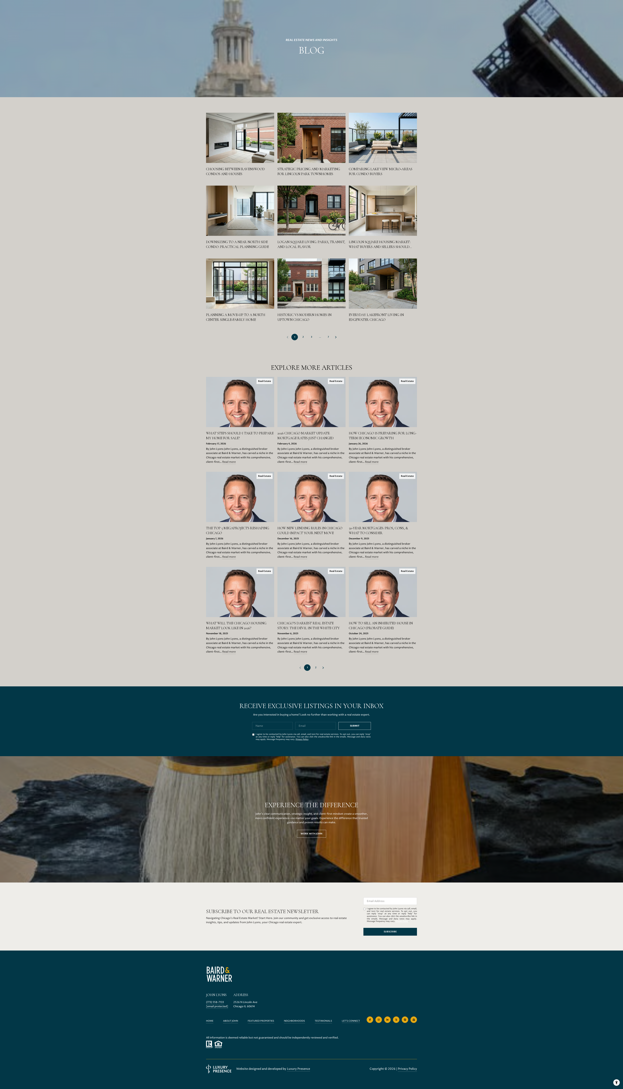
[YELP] (396, 1019)
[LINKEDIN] (387, 1019)
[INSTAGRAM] (378, 1019)
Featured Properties (261, 1020)
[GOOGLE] (405, 1019)
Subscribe (390, 931)
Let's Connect (351, 1021)
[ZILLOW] (413, 1019)
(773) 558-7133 (215, 1002)
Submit (354, 725)
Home (209, 1020)
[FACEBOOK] (370, 1019)
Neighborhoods (294, 1020)
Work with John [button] (311, 833)
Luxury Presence (298, 1069)
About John (230, 1020)
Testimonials (323, 1020)
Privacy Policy (302, 739)
